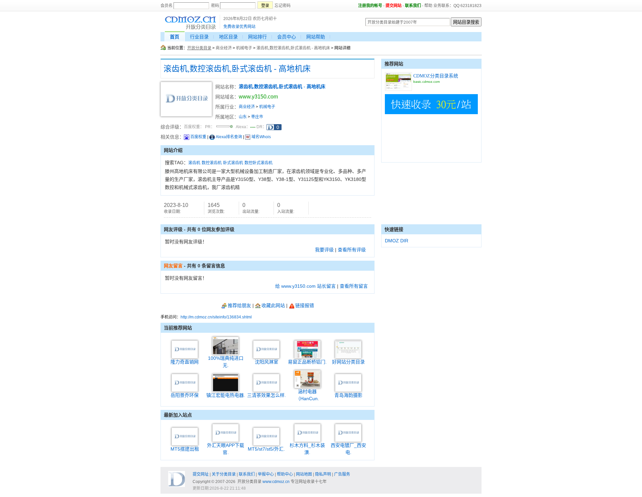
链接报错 (304, 305)
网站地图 (304, 474)
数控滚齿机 (212, 163)
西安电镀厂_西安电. (348, 449)
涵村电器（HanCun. (307, 395)
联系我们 (413, 5)
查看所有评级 (352, 249)
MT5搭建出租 (185, 449)
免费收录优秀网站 (239, 26)
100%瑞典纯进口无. (225, 361)
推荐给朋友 (239, 305)
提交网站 (394, 5)
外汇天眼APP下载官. (225, 449)
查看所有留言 (354, 286)
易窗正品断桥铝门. (307, 361)
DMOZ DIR (396, 240)
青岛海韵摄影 (348, 395)
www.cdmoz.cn (276, 481)
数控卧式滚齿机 (258, 163)
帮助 (428, 5)
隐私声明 (323, 474)
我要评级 (324, 249)
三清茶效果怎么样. (266, 395)
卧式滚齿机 (233, 163)
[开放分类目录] (190, 28)
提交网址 (201, 474)
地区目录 (228, 36)
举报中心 (266, 474)
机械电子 (244, 48)
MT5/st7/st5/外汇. (266, 449)
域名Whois (261, 137)
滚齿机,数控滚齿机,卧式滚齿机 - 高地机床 (293, 48)
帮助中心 (285, 474)
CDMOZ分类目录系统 (435, 75)
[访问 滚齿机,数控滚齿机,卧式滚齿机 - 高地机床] (186, 115)
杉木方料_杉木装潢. (307, 449)
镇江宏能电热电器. (225, 395)
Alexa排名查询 (229, 137)
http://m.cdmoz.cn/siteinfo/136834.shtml (216, 317)
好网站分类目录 (348, 361)
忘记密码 (283, 5)
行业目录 (199, 36)
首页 (174, 36)
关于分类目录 (224, 474)
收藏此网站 (273, 305)
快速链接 (394, 229)
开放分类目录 (199, 48)
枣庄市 (257, 116)
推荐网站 (394, 63)
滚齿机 (194, 163)
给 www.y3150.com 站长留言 (305, 286)
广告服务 (342, 474)
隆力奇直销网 (185, 361)
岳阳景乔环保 (185, 395)
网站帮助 (315, 36)
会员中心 (286, 36)
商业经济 (224, 48)
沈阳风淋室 (266, 361)
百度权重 (198, 137)
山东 (243, 116)
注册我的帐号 (370, 5)
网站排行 (257, 36)
